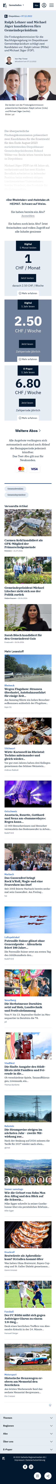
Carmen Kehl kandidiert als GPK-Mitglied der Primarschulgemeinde (23, 543)
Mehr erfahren (29, 293)
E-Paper (7, 1449)
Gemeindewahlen (15, 488)
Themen (7, 1417)
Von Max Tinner (21, 59)
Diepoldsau (14, 16)
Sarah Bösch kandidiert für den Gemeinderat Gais (23, 636)
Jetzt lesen (27, 343)
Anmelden (28, 215)
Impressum (19, 1460)
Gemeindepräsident (16, 495)
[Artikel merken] (37, 1475)
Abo (36, 5)
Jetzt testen (27, 278)
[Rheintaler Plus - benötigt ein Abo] (5, 16)
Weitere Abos (27, 430)
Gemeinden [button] (15, 5)
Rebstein (8, 551)
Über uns (8, 1441)
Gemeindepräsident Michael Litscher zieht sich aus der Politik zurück (24, 591)
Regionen (8, 1425)
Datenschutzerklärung (35, 1460)
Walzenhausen (10, 598)
